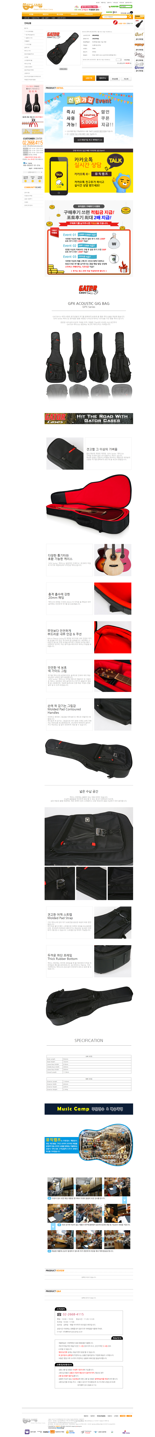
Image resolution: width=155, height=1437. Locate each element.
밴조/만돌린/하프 (29, 54)
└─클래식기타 (28, 38)
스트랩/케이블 (28, 60)
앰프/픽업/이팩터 (29, 70)
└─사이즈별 (27, 44)
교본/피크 (27, 73)
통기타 (26, 28)
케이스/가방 (27, 63)
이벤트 (53, 18)
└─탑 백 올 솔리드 (29, 34)
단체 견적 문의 (61, 18)
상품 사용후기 (45, 18)
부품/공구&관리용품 (30, 79)
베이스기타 (27, 50)
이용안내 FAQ (35, 18)
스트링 (26, 57)
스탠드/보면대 (28, 66)
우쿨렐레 (26, 41)
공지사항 (26, 18)
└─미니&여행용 (28, 31)
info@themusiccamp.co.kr (69, 1422)
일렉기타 (26, 47)
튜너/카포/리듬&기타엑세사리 (32, 76)
